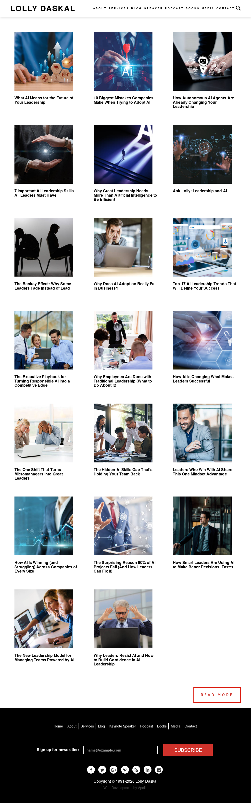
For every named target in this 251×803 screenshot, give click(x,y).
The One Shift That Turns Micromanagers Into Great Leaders (38, 474)
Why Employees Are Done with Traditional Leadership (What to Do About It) (123, 381)
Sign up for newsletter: (58, 749)
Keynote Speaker (122, 726)
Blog (136, 8)
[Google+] (113, 770)
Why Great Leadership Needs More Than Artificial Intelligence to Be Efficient (125, 195)
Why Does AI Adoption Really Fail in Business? (125, 286)
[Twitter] (102, 770)
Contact (225, 8)
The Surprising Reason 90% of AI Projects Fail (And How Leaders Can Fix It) (125, 567)
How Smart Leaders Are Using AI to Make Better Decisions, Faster (203, 565)
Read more (217, 695)
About (100, 8)
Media (208, 8)
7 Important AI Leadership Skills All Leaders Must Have (44, 193)
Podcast (174, 8)
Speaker (153, 8)
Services (119, 8)
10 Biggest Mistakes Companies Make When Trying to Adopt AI (123, 100)
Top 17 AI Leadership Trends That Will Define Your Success (204, 286)
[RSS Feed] (136, 770)
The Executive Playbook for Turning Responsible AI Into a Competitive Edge (42, 381)
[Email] (159, 770)
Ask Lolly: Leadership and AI (200, 190)
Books (193, 8)
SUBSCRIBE (188, 750)
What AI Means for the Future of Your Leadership (44, 100)
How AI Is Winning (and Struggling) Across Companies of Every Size (45, 567)
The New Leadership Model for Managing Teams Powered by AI (44, 657)
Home (58, 726)
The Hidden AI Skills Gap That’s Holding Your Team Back (123, 472)
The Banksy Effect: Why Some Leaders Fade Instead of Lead (42, 286)
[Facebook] (91, 770)
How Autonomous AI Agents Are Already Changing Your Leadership (203, 102)
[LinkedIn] (147, 770)
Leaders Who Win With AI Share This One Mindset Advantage (202, 472)
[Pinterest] (125, 770)
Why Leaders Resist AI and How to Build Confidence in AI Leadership (123, 659)
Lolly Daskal (42, 8)
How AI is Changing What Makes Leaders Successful (203, 379)
